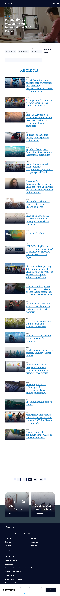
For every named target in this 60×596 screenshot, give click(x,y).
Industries (8, 538)
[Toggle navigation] (58, 3)
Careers (34, 546)
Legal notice (9, 556)
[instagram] (29, 533)
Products (8, 546)
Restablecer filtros (47, 51)
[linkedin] (6, 533)
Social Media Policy (11, 560)
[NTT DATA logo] (6, 3)
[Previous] (15, 479)
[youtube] (24, 533)
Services (8, 542)
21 (35, 479)
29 (41, 479)
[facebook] (11, 533)
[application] (30, 590)
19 (25, 479)
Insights (34, 538)
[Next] (45, 479)
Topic (32, 48)
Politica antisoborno (12, 583)
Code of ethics (10, 575)
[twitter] (20, 533)
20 (30, 479)
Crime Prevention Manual (14, 579)
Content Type (9, 48)
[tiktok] (15, 533)
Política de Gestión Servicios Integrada (18, 568)
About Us (34, 542)
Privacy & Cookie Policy (13, 571)
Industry (20, 48)
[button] (51, 3)
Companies (9, 564)
